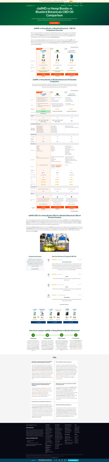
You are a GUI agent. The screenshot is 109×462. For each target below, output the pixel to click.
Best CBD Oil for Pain (58, 428)
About (78, 3)
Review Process (73, 3)
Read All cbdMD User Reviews (64, 304)
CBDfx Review (47, 433)
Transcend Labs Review (48, 432)
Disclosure (76, 441)
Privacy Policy (77, 440)
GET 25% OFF (43, 111)
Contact (82, 3)
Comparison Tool (77, 426)
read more (59, 202)
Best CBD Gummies (58, 432)
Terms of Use (76, 438)
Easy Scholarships (77, 432)
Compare (38, 322)
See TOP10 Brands (57, 74)
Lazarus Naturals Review (49, 436)
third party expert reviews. (36, 371)
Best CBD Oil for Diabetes (59, 437)
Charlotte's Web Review (48, 429)
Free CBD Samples (67, 432)
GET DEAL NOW (73, 460)
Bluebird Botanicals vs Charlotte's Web (48, 445)
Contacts (76, 437)
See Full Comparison (54, 22)
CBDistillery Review (48, 430)
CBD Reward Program (68, 426)
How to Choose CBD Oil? (59, 444)
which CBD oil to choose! (77, 349)
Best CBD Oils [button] (63, 5)
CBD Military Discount (68, 430)
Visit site (42, 74)
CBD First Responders (68, 429)
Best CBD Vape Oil (58, 430)
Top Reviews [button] (69, 5)
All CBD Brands (77, 429)
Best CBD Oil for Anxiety (58, 429)
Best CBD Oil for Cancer (58, 436)
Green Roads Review (48, 428)
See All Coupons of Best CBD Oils (57, 111)
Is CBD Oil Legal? (77, 428)
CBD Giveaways (77, 430)
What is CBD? (57, 442)
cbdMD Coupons (67, 438)
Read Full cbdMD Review (35, 268)
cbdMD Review (47, 426)
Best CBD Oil (57, 426)
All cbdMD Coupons (43, 113)
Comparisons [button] (76, 5)
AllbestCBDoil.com (35, 394)
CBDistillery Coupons (68, 437)
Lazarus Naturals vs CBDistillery (48, 450)
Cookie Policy (77, 442)
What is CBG (57, 448)
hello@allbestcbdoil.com (55, 457)
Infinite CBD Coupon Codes (69, 442)
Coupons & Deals (67, 3)
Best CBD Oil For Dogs (58, 433)
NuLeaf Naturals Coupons (68, 443)
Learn (81, 5)
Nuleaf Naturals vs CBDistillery (48, 448)
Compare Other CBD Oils (74, 90)
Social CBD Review (48, 437)
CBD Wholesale (67, 428)
